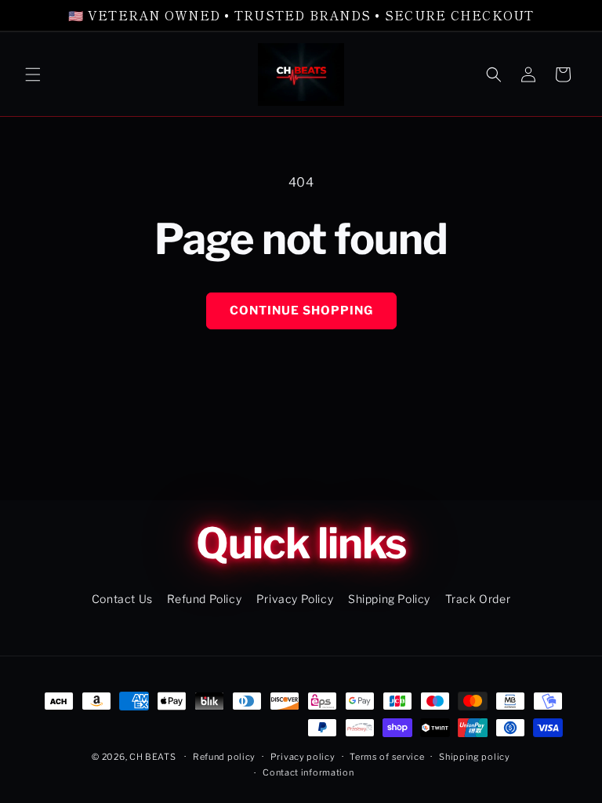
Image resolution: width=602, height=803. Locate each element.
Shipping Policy (389, 598)
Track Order (478, 598)
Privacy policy (302, 756)
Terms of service (387, 756)
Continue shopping (301, 310)
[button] (33, 74)
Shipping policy (474, 756)
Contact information (308, 772)
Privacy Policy (294, 598)
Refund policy (224, 756)
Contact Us (122, 598)
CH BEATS (153, 756)
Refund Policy (204, 598)
